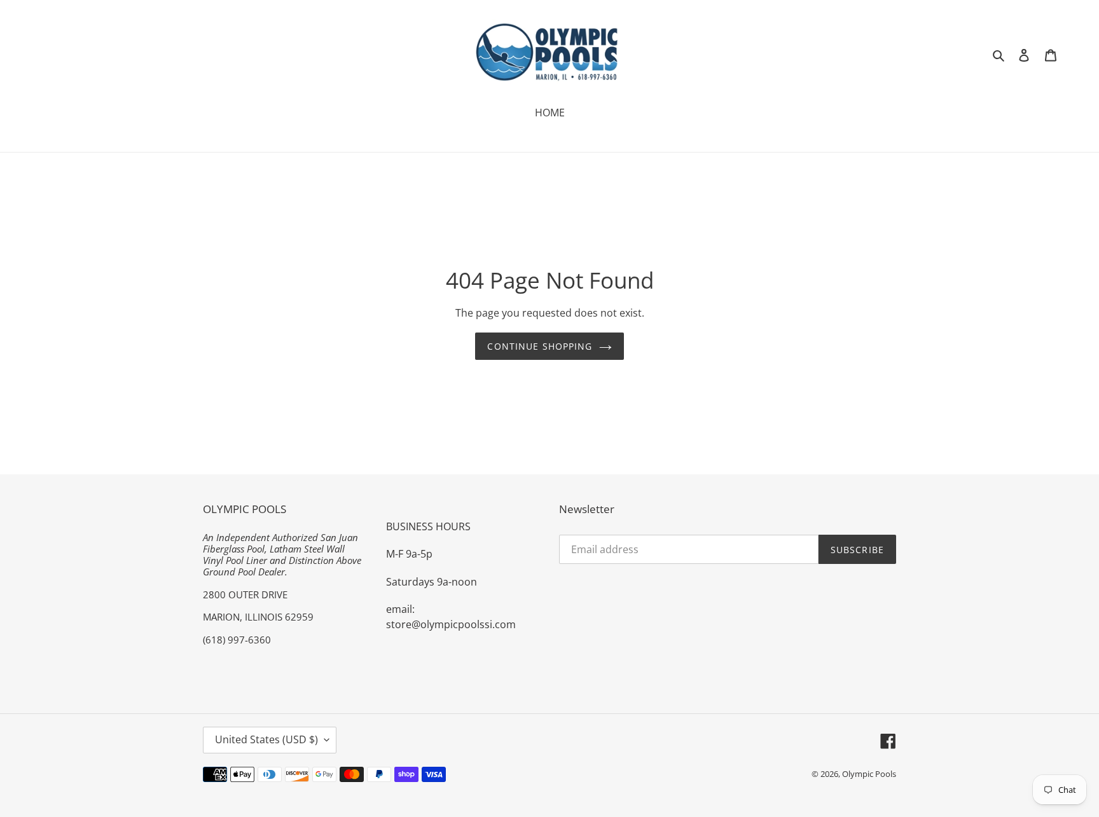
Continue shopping (539, 346)
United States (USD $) (266, 739)
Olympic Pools (869, 773)
